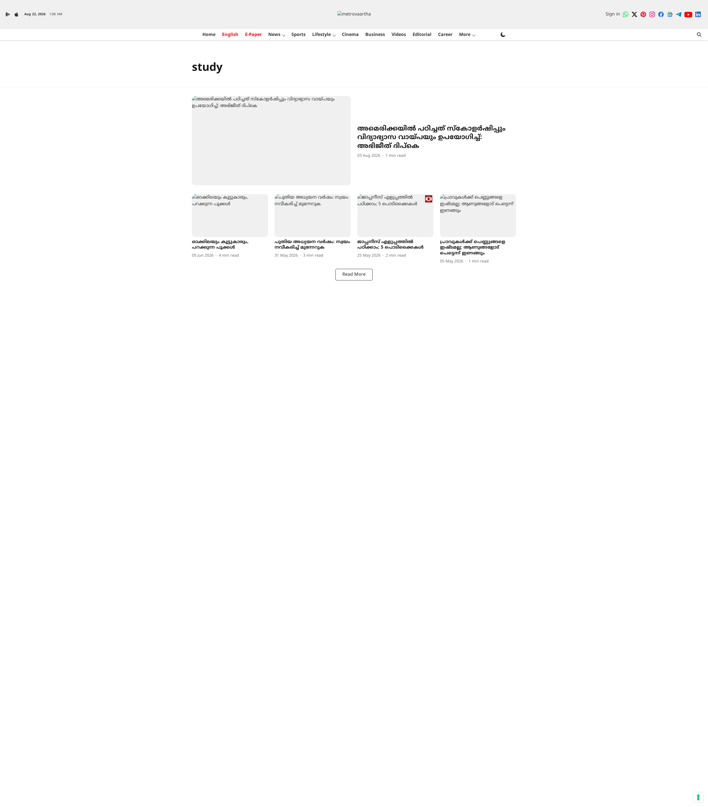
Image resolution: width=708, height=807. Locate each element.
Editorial (422, 35)
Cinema (350, 35)
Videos (399, 35)
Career (445, 35)
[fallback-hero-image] (271, 140)
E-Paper (253, 35)
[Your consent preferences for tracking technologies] (698, 797)
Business (375, 35)
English (230, 35)
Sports (298, 35)
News (274, 35)
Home (208, 35)
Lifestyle (321, 35)
